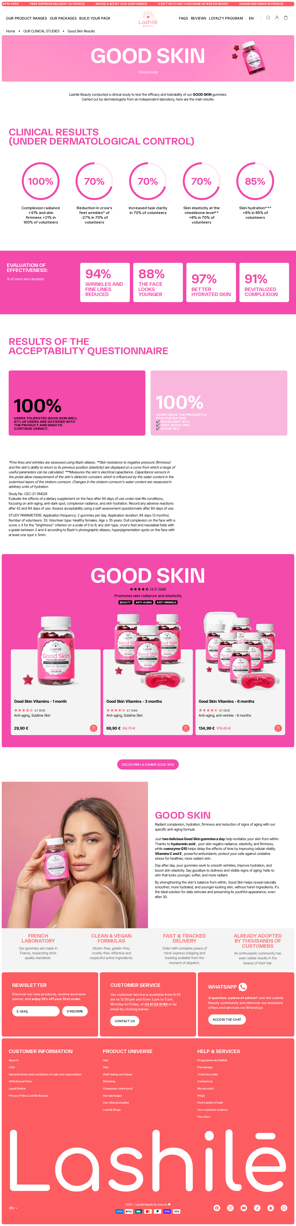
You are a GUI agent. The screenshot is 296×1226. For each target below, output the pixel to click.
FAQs (201, 1096)
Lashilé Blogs (112, 1110)
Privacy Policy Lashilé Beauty (28, 1096)
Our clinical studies (116, 1102)
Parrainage (205, 1067)
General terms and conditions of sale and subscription (45, 1074)
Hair (105, 1060)
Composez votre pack (118, 1088)
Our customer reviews (212, 1110)
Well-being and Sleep (117, 1074)
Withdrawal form (20, 1081)
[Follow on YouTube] (244, 1208)
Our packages (112, 1096)
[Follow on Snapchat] (270, 1208)
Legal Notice (17, 1088)
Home (10, 31)
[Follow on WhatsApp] (284, 1208)
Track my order (207, 1074)
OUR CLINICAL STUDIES (41, 31)
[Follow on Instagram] (230, 1208)
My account (205, 1088)
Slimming (109, 1081)
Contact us (205, 1081)
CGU (12, 1067)
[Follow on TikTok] (257, 1208)
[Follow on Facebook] (217, 1208)
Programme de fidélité (212, 1060)
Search (14, 1060)
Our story (203, 1117)
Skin (106, 1067)
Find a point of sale (210, 1102)
